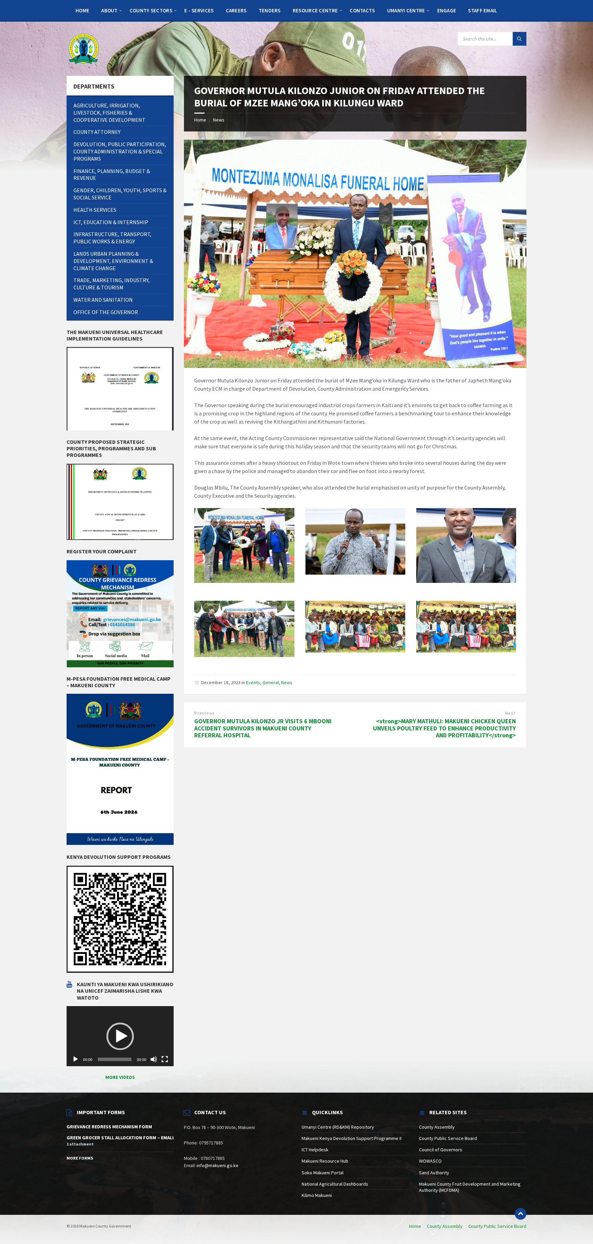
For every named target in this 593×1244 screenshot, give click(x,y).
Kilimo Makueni (317, 1195)
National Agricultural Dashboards (335, 1184)
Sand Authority (434, 1173)
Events (253, 682)
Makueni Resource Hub (325, 1161)
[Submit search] (519, 39)
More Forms (80, 1158)
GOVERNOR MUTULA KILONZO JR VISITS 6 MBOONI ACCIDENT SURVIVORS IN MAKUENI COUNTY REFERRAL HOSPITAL (263, 728)
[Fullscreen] (164, 1059)
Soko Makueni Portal (323, 1173)
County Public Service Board (448, 1138)
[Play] (75, 1059)
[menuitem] (82, 10)
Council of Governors (440, 1150)
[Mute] (153, 1059)
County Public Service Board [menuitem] (497, 1226)
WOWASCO (430, 1161)
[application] (120, 1036)
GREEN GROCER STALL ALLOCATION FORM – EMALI (120, 1137)
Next (510, 713)
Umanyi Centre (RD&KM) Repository (338, 1127)
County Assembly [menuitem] (445, 1226)
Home (200, 120)
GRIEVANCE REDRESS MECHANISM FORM (109, 1127)
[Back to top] (520, 1214)
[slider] (114, 1059)
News (218, 120)
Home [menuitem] (415, 1226)
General (271, 682)
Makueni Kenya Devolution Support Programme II (352, 1138)
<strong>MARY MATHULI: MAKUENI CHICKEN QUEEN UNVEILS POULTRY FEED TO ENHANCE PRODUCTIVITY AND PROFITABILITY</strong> (444, 728)
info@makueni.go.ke (218, 1165)
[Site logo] (84, 48)
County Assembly (437, 1127)
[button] (120, 1036)
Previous (204, 713)
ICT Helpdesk (315, 1150)
